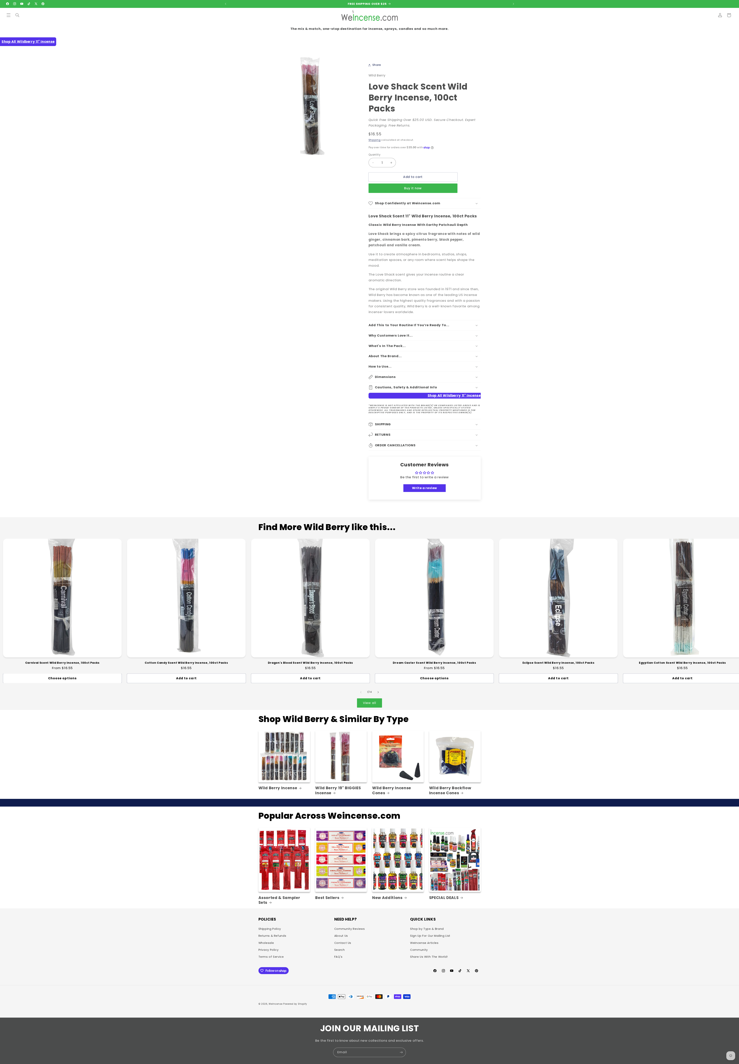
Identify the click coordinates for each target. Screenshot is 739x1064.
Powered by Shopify (295, 1003)
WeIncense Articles (424, 943)
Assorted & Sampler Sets (279, 900)
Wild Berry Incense (277, 788)
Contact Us (342, 943)
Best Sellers (327, 897)
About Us (341, 936)
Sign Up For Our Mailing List (430, 936)
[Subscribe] (401, 1052)
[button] (8, 15)
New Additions (387, 897)
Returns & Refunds (272, 936)
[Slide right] (378, 692)
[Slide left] (361, 692)
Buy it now (413, 188)
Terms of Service (271, 957)
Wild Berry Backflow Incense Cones (450, 790)
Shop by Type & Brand (427, 929)
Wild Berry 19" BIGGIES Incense (338, 790)
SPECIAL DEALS (444, 897)
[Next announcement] (513, 4)
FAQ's (338, 957)
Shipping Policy (269, 929)
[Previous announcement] (225, 4)
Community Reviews (349, 929)
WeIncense (276, 1003)
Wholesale (266, 943)
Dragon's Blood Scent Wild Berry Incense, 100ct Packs (310, 662)
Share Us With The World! (429, 957)
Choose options (62, 678)
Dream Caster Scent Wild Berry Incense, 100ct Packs (434, 662)
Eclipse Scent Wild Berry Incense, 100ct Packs (558, 662)
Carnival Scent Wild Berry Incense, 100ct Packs (62, 662)
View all (369, 703)
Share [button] (376, 65)
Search (339, 950)
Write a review (424, 488)
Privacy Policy (268, 950)
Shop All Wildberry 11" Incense (28, 41)
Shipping (375, 140)
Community (419, 950)
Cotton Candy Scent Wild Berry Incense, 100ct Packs (186, 662)
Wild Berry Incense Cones (391, 790)
